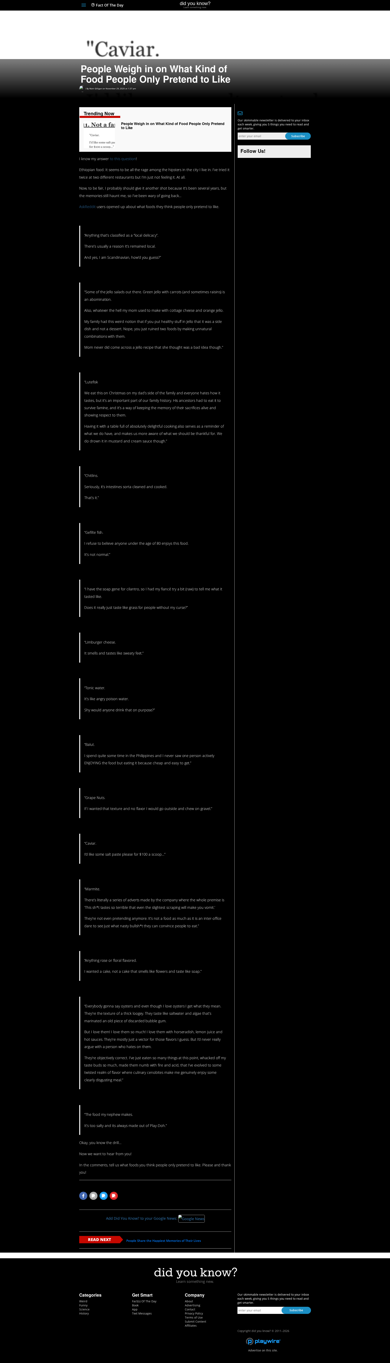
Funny (83, 1305)
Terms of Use (194, 1317)
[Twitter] (286, 5)
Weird (83, 1301)
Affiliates (191, 1325)
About (189, 1301)
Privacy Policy (194, 1313)
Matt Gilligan (95, 88)
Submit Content (195, 1321)
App (135, 1309)
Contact (190, 1309)
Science (84, 1309)
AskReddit (87, 206)
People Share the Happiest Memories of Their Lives (163, 1240)
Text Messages (142, 1313)
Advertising (192, 1305)
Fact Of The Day (109, 5)
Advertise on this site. (263, 1350)
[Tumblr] (301, 5)
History (84, 1313)
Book (135, 1305)
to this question (123, 158)
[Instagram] (294, 5)
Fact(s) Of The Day (144, 1301)
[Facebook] (279, 5)
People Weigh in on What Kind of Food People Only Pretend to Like (173, 125)
